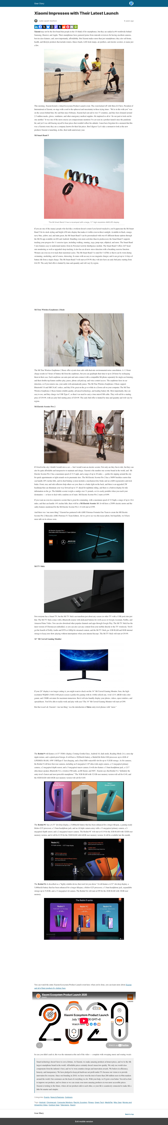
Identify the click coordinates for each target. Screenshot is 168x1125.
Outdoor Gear (54, 1105)
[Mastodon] (56, 28)
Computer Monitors (65, 1102)
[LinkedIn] (36, 28)
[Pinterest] (68, 28)
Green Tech (99, 1102)
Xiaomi (72, 1105)
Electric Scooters (80, 1102)
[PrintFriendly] (76, 28)
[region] (84, 286)
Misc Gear (118, 1102)
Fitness (91, 1102)
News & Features (57, 1097)
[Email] (72, 28)
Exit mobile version (84, 1121)
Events (46, 1097)
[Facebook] (40, 28)
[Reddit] (64, 28)
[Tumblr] (60, 28)
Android (42, 1102)
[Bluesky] (48, 28)
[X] (44, 28)
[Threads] (52, 28)
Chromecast (51, 1102)
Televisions (64, 1105)
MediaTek (109, 1102)
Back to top (129, 1114)
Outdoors (68, 1097)
